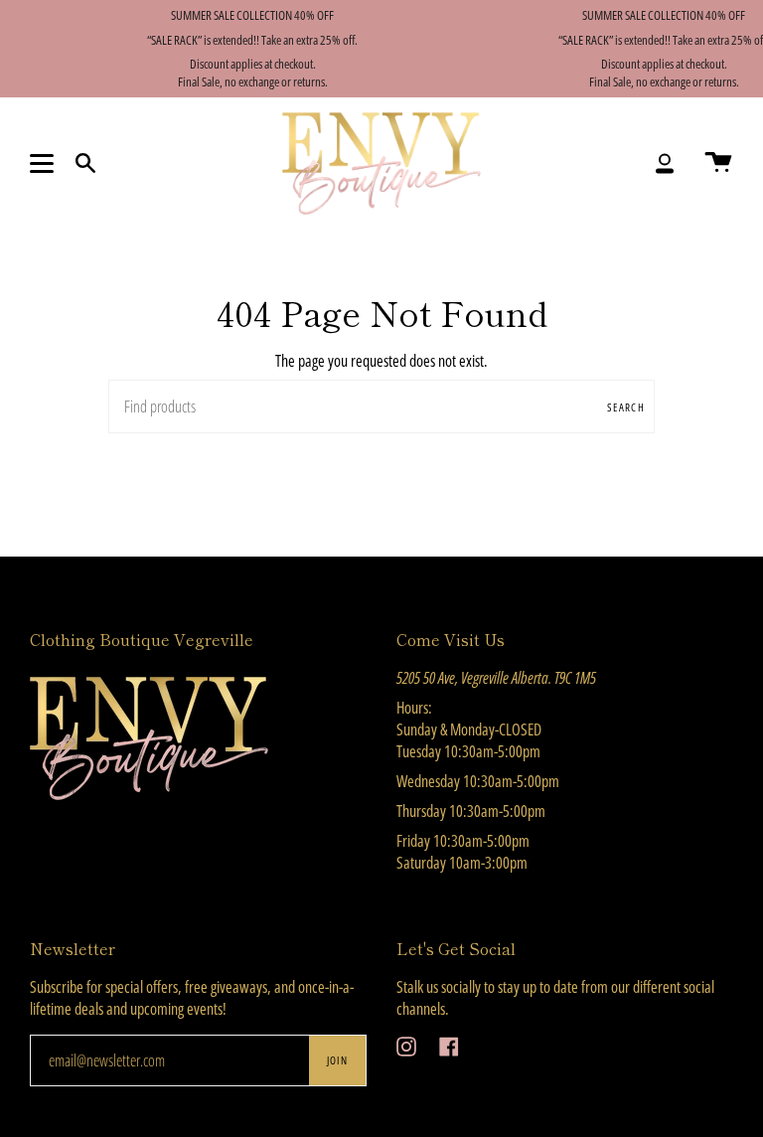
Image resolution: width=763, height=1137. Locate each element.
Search (626, 407)
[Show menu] (45, 163)
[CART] (718, 164)
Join (337, 1060)
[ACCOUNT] (665, 164)
